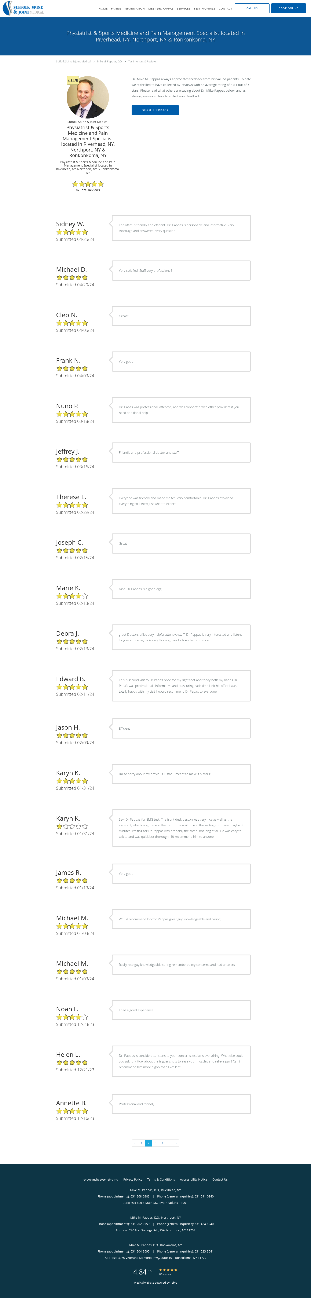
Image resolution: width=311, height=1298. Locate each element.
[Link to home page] (22, 8)
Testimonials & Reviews (142, 61)
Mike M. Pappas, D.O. (109, 61)
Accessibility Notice (193, 1179)
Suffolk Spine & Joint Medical (73, 61)
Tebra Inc (112, 1179)
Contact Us (220, 1179)
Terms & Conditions (161, 1179)
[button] (288, 8)
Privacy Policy (132, 1179)
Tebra (173, 1282)
